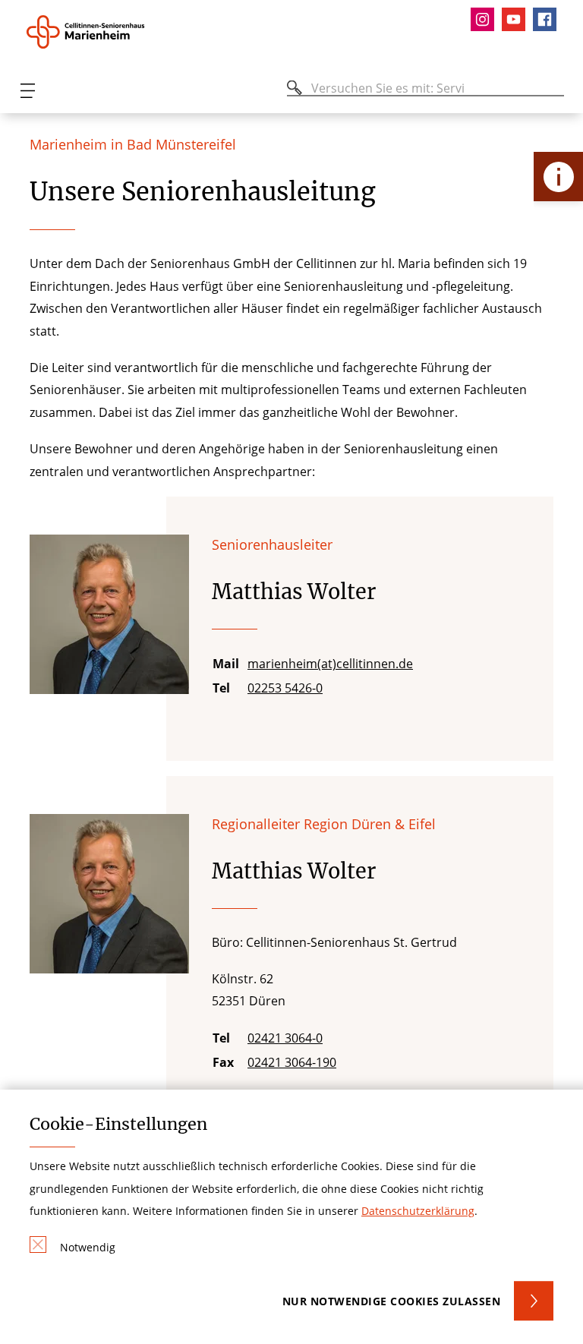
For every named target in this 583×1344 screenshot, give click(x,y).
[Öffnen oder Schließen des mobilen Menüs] (27, 91)
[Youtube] (517, 19)
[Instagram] (486, 19)
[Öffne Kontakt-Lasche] (558, 176)
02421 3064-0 (285, 1038)
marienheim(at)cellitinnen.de (330, 663)
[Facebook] (548, 19)
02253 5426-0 (285, 688)
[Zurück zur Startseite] (108, 32)
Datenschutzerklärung (417, 1211)
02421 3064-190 (291, 1062)
